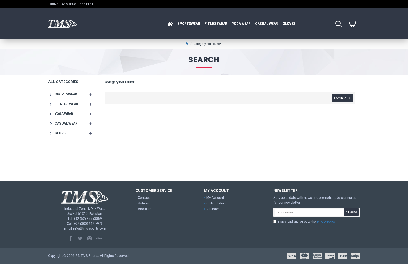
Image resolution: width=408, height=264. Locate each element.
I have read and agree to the (306, 221)
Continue (340, 98)
